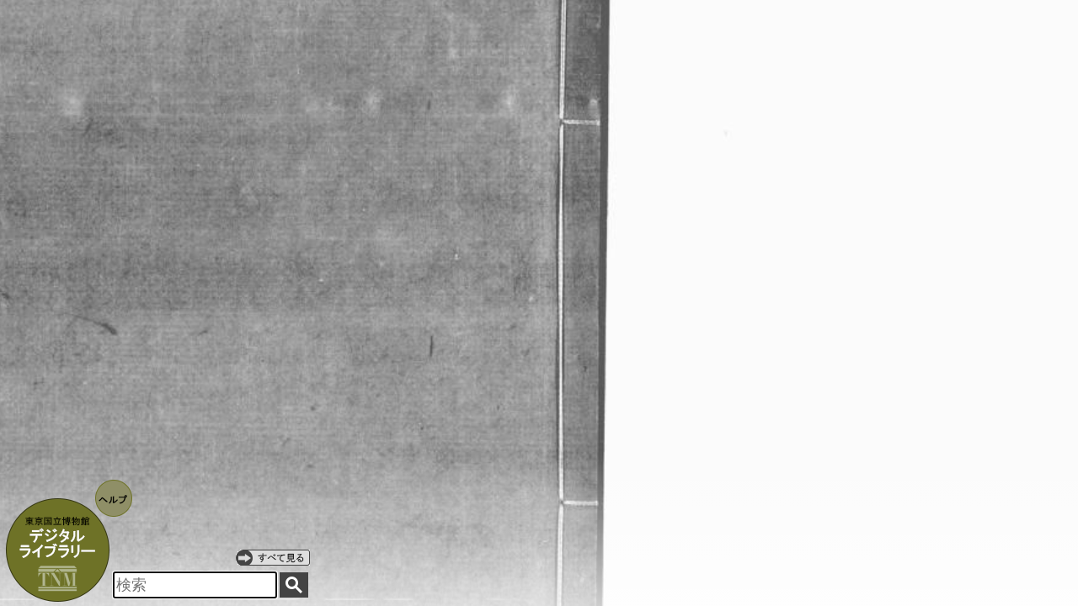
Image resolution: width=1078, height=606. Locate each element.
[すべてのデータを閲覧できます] (273, 557)
